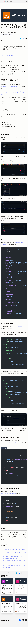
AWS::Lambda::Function (19, 326)
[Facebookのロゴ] (20, 620)
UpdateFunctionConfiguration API (9, 86)
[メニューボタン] (2, 1)
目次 (24, 5)
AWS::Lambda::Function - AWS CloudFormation (14, 560)
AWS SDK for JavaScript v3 (9, 563)
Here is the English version (7, 55)
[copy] (25, 248)
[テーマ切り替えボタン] (26, 1)
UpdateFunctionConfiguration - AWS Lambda (14, 549)
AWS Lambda (4, 34)
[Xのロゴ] (23, 620)
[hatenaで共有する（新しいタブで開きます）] (20, 38)
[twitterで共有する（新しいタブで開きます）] (26, 38)
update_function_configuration (8, 493)
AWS (11, 34)
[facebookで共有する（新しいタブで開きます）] (23, 38)
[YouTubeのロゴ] (26, 620)
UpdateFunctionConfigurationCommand (10, 443)
